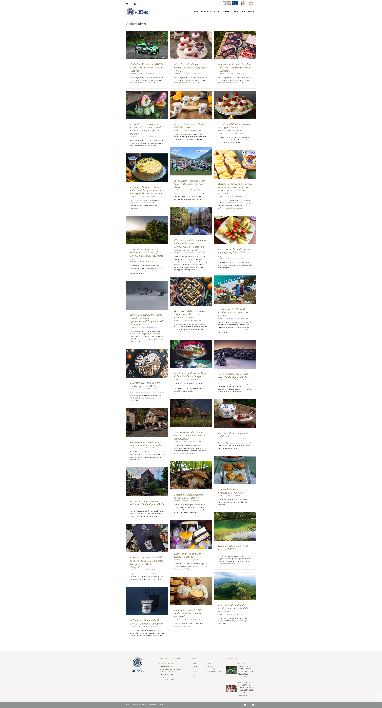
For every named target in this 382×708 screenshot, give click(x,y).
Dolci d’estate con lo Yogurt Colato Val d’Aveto (187, 555)
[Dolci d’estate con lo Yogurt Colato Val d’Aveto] (191, 534)
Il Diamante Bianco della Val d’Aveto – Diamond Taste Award (146, 621)
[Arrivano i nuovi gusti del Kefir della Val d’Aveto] (191, 105)
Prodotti (194, 671)
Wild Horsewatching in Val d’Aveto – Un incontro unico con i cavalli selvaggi (190, 435)
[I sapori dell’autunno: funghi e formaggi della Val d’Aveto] (191, 475)
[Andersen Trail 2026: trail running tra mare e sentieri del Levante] (235, 289)
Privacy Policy (211, 669)
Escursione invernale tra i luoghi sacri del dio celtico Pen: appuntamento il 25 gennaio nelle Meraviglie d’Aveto (146, 319)
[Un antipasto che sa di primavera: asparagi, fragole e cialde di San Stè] (235, 230)
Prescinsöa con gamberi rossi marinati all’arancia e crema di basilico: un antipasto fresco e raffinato (145, 129)
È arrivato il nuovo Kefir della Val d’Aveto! (233, 434)
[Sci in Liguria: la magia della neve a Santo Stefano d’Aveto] (235, 354)
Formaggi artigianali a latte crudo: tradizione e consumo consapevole (188, 613)
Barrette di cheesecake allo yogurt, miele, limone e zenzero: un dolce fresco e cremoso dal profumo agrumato (235, 188)
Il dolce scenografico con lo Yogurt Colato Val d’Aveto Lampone (191, 374)
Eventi (140, 73)
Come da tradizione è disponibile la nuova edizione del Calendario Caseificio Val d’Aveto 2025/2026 (146, 562)
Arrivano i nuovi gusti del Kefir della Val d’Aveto (189, 125)
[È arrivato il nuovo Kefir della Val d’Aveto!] (235, 413)
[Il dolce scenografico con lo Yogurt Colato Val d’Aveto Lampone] (191, 354)
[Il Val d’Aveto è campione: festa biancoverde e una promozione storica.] (191, 161)
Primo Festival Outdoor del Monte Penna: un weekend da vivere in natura (233, 608)
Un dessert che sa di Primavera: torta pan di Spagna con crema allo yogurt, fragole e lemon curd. (146, 190)
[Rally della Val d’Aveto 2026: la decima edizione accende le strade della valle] (147, 45)
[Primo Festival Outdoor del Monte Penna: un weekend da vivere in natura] (235, 586)
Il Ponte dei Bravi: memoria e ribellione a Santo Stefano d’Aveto (147, 502)
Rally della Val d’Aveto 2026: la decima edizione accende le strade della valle (146, 67)
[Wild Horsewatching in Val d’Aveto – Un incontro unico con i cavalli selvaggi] (191, 413)
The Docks (159, 705)
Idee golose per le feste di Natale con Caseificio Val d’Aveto (145, 384)
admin (134, 73)
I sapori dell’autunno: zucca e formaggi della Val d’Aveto (232, 491)
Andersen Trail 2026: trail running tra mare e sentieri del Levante (233, 312)
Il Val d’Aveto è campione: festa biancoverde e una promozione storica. (189, 183)
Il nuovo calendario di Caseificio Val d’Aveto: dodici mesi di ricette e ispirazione (234, 67)
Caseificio (186, 73)
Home (194, 664)
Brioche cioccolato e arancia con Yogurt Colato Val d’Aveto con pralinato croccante (190, 314)
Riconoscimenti (143, 626)
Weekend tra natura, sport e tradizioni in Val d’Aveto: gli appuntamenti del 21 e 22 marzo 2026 (146, 254)
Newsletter (195, 674)
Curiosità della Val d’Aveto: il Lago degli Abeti (233, 547)
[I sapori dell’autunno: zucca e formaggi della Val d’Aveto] (235, 470)
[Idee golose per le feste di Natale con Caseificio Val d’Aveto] (147, 363)
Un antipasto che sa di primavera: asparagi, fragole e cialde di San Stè (235, 252)
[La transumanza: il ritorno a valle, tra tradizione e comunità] (147, 422)
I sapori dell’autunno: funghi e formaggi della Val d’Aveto (189, 496)
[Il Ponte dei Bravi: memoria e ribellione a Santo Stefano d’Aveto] (147, 481)
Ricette (194, 676)
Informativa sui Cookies (214, 671)
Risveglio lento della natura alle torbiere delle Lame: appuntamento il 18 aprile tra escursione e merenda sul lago (190, 245)
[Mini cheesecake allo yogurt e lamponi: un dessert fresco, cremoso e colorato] (191, 45)
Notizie (209, 664)
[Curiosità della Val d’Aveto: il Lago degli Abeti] (235, 526)
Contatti (210, 666)
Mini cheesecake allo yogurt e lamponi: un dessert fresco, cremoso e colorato (191, 67)
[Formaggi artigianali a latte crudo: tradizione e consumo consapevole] (191, 591)
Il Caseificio (195, 669)
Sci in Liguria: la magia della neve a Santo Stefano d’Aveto (233, 375)
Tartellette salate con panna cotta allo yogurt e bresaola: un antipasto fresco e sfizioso (234, 127)
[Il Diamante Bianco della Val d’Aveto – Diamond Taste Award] (147, 601)
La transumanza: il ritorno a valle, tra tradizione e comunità (145, 443)
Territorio (185, 190)
